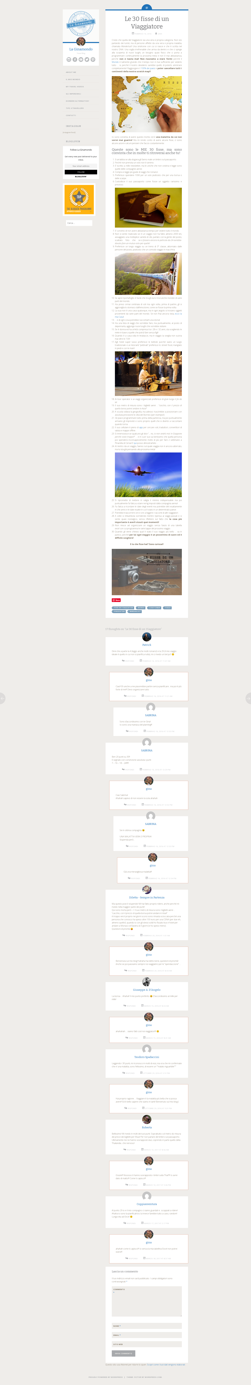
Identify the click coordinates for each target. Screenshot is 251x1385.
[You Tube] (81, 59)
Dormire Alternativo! (77, 101)
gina (160, 34)
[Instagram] (69, 59)
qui (135, 443)
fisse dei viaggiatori (123, 608)
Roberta (147, 1127)
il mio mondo (73, 79)
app (141, 427)
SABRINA (150, 715)
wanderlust (135, 611)
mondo (141, 608)
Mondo (115, 62)
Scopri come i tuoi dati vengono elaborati (166, 1364)
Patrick (146, 644)
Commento (118, 1291)
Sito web (118, 1344)
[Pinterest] (93, 59)
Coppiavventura (147, 1204)
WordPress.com (153, 1377)
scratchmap (154, 608)
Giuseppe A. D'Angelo (147, 989)
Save (118, 600)
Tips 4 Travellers (75, 108)
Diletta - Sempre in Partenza (146, 897)
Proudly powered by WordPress (106, 1377)
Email (117, 1335)
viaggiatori (119, 611)
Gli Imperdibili (73, 94)
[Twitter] (87, 59)
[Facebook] (75, 59)
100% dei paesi (148, 68)
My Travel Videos (75, 86)
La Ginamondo (81, 49)
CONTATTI (71, 115)
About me (71, 72)
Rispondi (129, 661)
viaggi (168, 608)
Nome (117, 1326)
